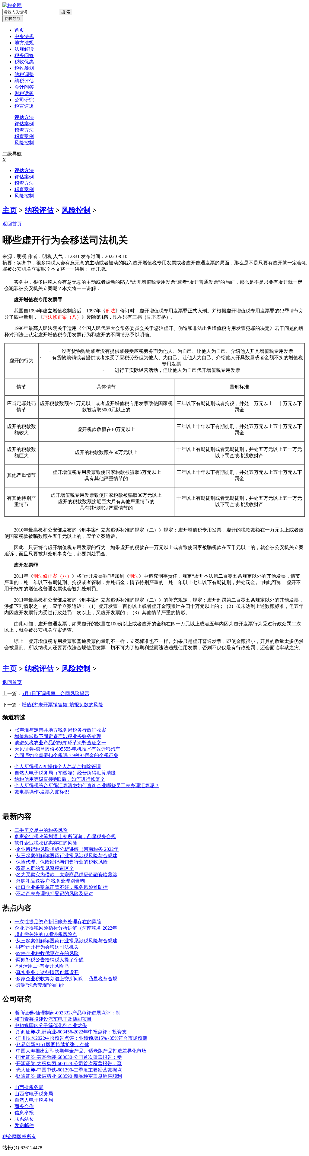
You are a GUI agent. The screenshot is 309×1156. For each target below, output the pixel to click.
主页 (9, 210)
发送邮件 (24, 1125)
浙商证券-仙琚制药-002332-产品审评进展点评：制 (67, 1012)
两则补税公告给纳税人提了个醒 (50, 959)
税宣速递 (24, 106)
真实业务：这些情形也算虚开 (47, 972)
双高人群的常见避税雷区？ (45, 868)
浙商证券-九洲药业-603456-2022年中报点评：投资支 (71, 1031)
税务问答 (24, 55)
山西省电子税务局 (33, 1093)
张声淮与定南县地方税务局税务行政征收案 (60, 730)
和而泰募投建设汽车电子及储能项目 (53, 1019)
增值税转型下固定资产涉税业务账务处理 (57, 736)
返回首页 (12, 223)
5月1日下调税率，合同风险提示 (55, 693)
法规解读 (24, 49)
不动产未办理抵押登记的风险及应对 (54, 893)
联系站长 (24, 1119)
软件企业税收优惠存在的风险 (45, 842)
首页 (19, 30)
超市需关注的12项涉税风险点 (45, 934)
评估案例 (24, 123)
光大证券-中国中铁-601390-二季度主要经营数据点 (69, 1069)
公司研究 (24, 99)
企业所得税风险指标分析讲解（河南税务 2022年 (67, 849)
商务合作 (24, 1106)
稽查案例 (24, 136)
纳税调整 (24, 74)
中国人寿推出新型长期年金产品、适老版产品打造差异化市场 (81, 1050)
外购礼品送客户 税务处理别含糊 (50, 880)
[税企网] (12, 5)
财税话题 (24, 93)
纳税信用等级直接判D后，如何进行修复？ (59, 779)
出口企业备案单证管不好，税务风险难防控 (62, 887)
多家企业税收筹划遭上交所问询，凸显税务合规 (65, 836)
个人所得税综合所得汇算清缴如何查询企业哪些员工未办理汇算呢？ (86, 785)
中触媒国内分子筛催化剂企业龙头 (50, 1025)
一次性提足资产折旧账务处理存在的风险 (57, 921)
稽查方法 (24, 130)
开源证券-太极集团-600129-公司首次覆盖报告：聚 (69, 1063)
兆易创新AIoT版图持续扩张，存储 (52, 1044)
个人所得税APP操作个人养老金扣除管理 (57, 766)
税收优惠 (24, 61)
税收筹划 (24, 68)
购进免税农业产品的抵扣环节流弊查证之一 (60, 742)
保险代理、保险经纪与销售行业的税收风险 (62, 861)
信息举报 (24, 1112)
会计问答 (24, 87)
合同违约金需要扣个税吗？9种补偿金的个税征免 (66, 755)
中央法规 (24, 36)
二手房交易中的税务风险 (41, 830)
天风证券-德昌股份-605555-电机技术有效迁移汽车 (67, 749)
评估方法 (24, 117)
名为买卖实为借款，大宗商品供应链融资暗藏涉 (66, 874)
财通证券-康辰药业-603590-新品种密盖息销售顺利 (69, 1076)
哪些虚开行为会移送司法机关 (47, 947)
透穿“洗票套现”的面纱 (40, 985)
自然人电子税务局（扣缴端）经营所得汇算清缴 (65, 772)
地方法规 (24, 42)
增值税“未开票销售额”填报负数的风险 (62, 704)
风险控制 (24, 142)
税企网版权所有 (19, 1136)
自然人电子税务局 (33, 1100)
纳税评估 (24, 80)
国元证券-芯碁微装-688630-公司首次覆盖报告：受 (69, 1057)
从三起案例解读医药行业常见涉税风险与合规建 (66, 855)
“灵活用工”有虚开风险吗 (42, 966)
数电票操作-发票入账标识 (41, 791)
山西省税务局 (28, 1087)
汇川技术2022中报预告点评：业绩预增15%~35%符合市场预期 (81, 1038)
